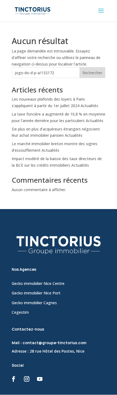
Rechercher (92, 72)
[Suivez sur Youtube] (39, 379)
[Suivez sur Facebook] (13, 379)
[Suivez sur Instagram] (26, 379)
